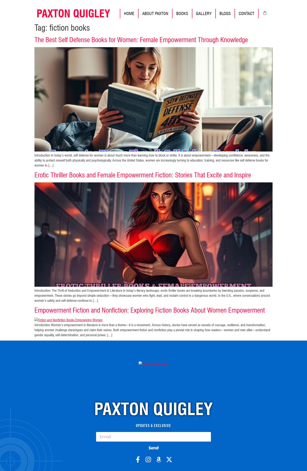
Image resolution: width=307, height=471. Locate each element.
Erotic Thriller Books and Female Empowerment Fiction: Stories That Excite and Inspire (142, 175)
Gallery (204, 13)
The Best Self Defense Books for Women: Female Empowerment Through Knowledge (141, 40)
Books (182, 13)
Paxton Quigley (73, 13)
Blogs (225, 13)
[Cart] (265, 13)
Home (129, 13)
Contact (246, 13)
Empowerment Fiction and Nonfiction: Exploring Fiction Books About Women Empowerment (149, 310)
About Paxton (155, 13)
